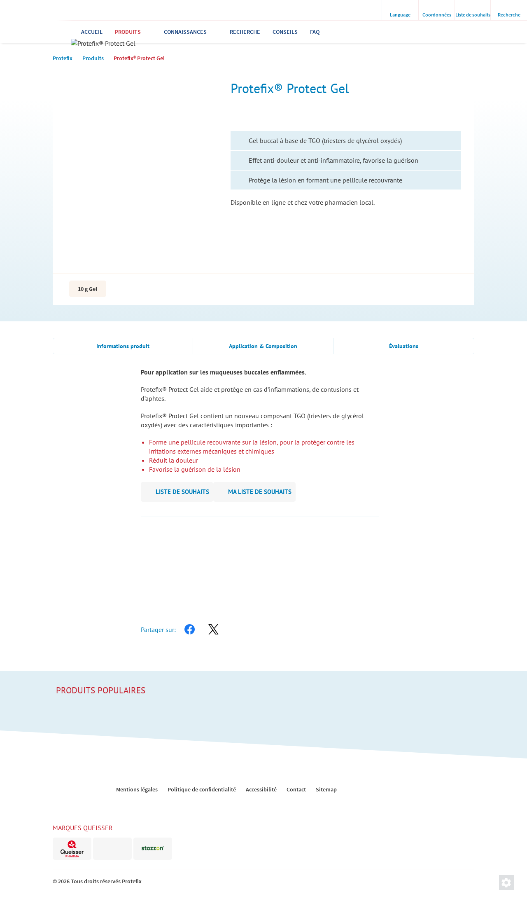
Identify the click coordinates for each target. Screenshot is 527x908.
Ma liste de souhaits (259, 492)
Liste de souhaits (182, 492)
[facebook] (189, 629)
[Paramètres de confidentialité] (506, 882)
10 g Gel (87, 289)
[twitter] (213, 629)
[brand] (72, 849)
